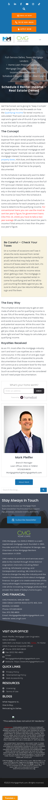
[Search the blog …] (20, 489)
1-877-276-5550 (38, 740)
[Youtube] (27, 4)
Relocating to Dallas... (12, 708)
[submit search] (43, 490)
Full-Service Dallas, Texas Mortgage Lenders (24, 59)
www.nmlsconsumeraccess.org (24, 769)
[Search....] (24, 9)
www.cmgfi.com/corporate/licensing (22, 767)
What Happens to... (10, 701)
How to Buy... (8, 705)
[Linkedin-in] (15, 4)
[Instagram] (33, 4)
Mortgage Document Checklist (23, 68)
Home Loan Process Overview (24, 64)
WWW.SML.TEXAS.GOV (31, 738)
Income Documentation (23, 72)
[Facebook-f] (21, 4)
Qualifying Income (14, 112)
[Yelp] (9, 4)
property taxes (8, 159)
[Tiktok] (39, 4)
